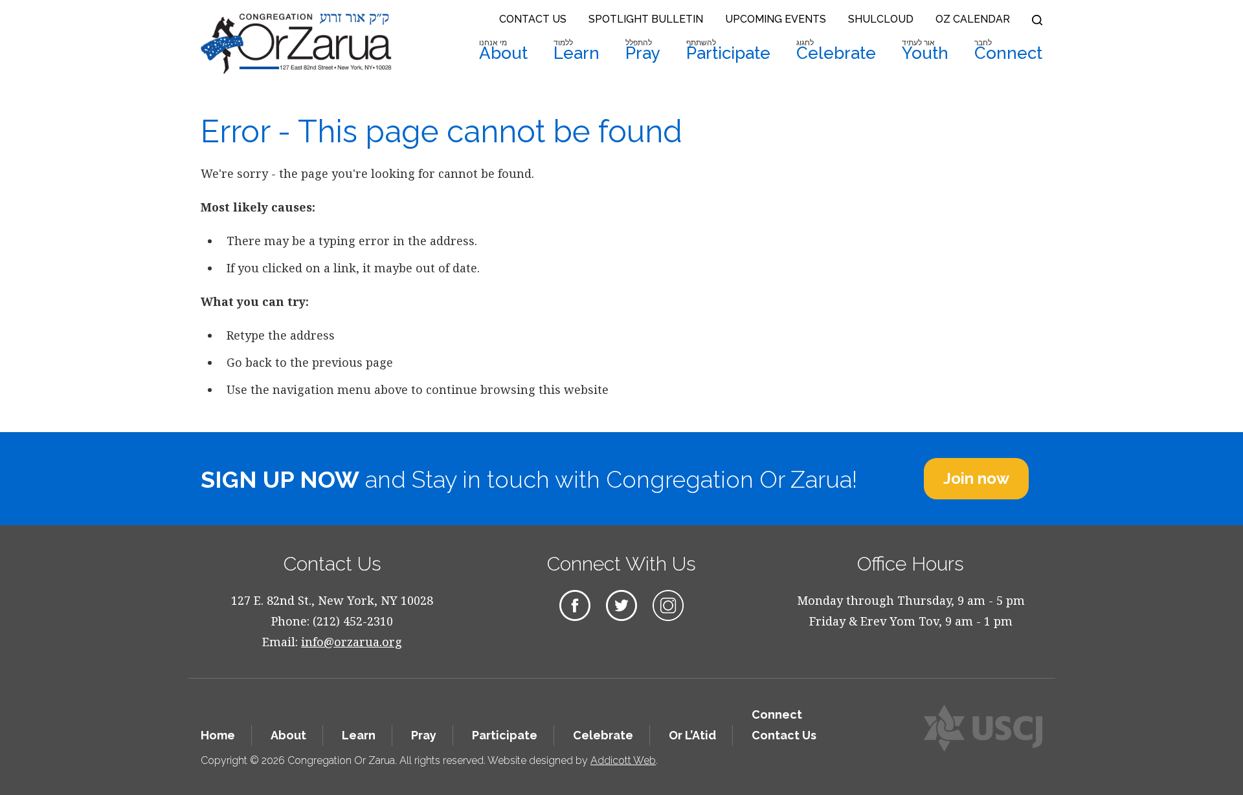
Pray (642, 50)
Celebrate (836, 50)
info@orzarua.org (351, 641)
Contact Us (532, 19)
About (503, 50)
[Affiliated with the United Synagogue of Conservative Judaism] (983, 728)
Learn (576, 50)
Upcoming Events (775, 19)
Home (218, 735)
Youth (925, 50)
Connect (1008, 50)
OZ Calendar (972, 19)
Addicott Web (623, 760)
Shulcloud (880, 19)
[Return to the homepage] (296, 43)
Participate (728, 50)
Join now (976, 478)
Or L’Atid (692, 735)
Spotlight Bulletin (645, 19)
